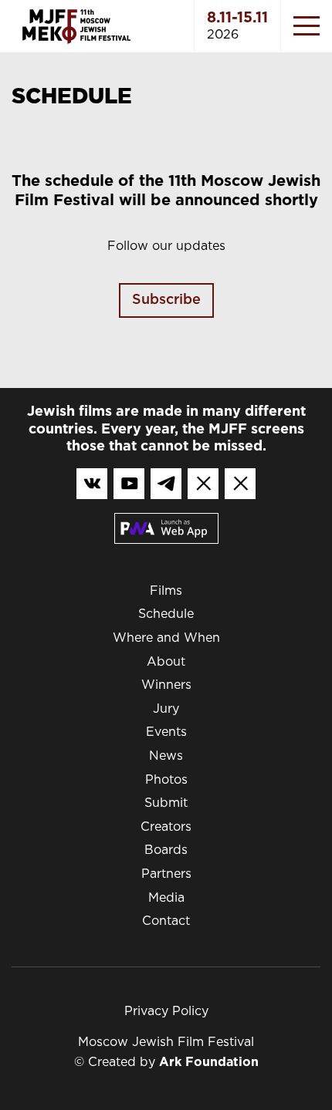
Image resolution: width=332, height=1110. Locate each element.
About (166, 662)
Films (166, 591)
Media (166, 898)
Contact (166, 921)
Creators (166, 827)
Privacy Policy (166, 1011)
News (166, 756)
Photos (166, 780)
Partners (166, 874)
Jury (166, 709)
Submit (166, 803)
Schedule (166, 614)
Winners (166, 685)
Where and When (166, 638)
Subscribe (166, 300)
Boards (166, 850)
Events (166, 732)
